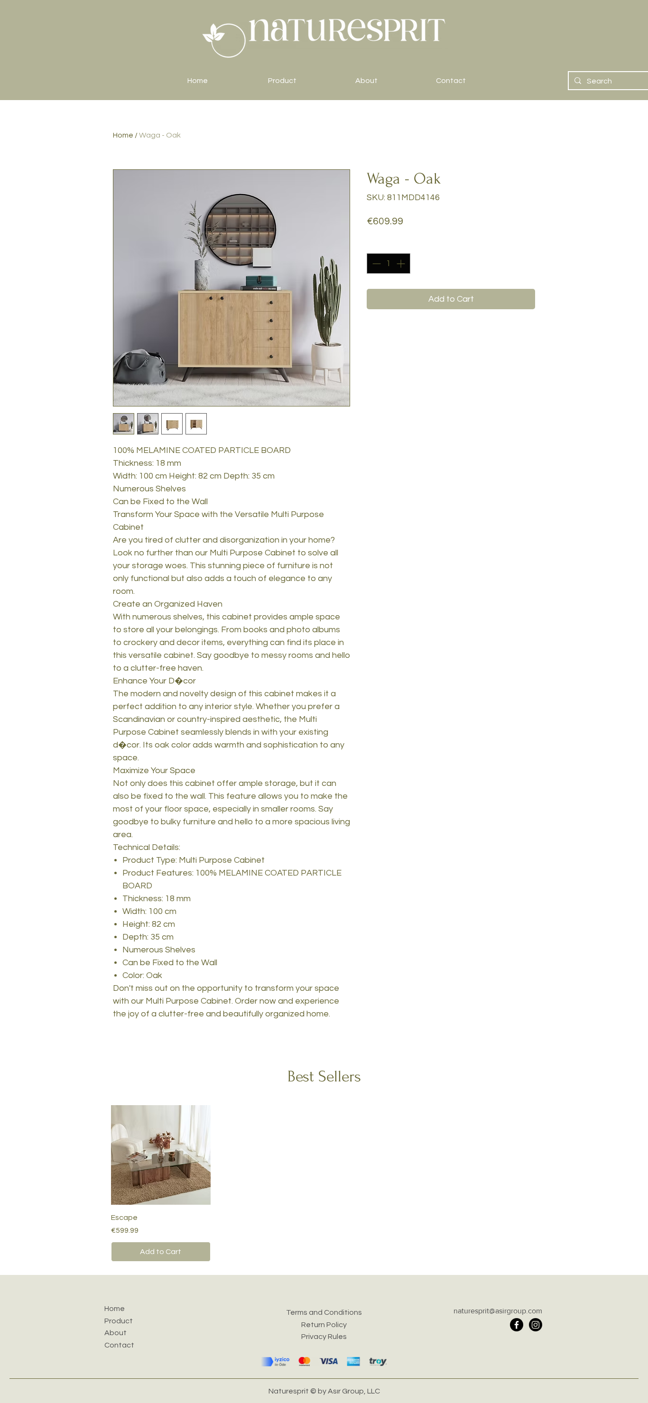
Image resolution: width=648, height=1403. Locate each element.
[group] (324, 1183)
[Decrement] (375, 263)
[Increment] (401, 263)
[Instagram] (535, 1324)
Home (123, 135)
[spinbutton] (388, 263)
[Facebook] (516, 1324)
